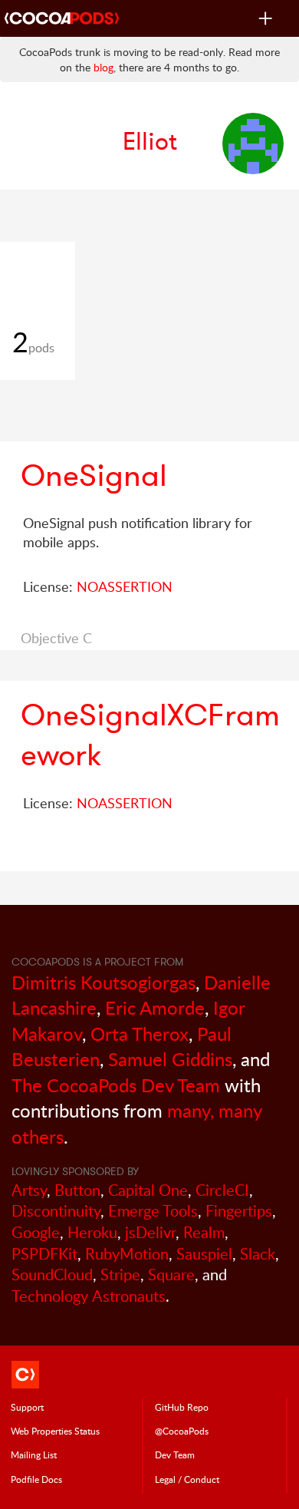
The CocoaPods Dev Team (116, 1085)
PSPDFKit (44, 1253)
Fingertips (238, 1210)
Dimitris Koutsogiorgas (104, 982)
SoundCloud (52, 1274)
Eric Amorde (155, 1007)
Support (27, 1407)
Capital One (148, 1190)
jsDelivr (150, 1232)
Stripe (120, 1274)
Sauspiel (204, 1253)
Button (77, 1190)
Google (36, 1232)
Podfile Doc (36, 1479)
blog (103, 67)
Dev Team (175, 1454)
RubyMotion (127, 1253)
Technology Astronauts (89, 1296)
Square (171, 1274)
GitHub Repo (182, 1407)
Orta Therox (139, 1033)
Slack (257, 1253)
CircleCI (222, 1190)
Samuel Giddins (170, 1058)
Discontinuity (56, 1210)
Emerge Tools (153, 1210)
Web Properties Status (55, 1431)
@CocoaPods (182, 1431)
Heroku (92, 1232)
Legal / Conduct (187, 1479)
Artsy (29, 1190)
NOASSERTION (124, 586)
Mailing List (34, 1454)
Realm (204, 1232)
